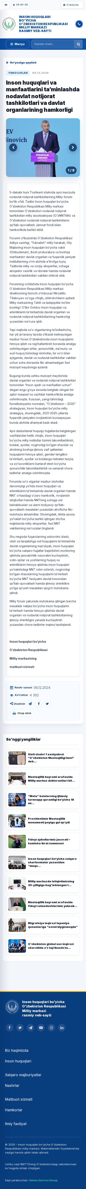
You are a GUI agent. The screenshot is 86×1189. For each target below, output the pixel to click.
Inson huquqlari (18, 1061)
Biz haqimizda (16, 1050)
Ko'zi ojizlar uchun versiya (6, 4)
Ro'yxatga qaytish (23, 62)
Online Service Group (43, 1180)
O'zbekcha (72, 4)
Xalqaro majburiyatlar (23, 1075)
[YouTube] (41, 1027)
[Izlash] (78, 44)
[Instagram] (51, 1027)
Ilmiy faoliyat (16, 1124)
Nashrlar (12, 1085)
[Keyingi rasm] (73, 147)
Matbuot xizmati (18, 1099)
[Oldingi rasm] (13, 147)
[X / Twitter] (20, 1027)
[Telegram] (30, 703)
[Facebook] (38, 703)
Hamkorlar (14, 1110)
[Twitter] (47, 703)
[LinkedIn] (62, 1027)
